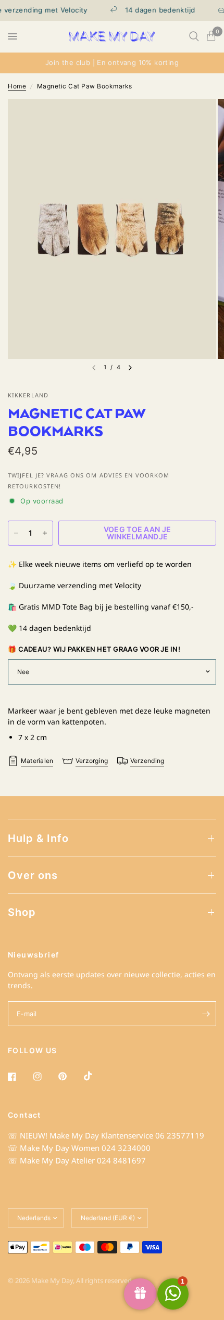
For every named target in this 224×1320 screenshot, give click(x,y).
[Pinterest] (69, 1076)
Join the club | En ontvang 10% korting (112, 62)
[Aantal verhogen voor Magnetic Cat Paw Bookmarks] (45, 533)
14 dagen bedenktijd (154, 10)
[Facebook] (19, 1076)
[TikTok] (95, 1076)
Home (17, 86)
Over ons (33, 875)
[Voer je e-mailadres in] (205, 1013)
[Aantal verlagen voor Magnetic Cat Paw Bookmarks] (16, 533)
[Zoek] (194, 36)
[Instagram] (44, 1076)
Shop (22, 912)
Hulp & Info (38, 838)
